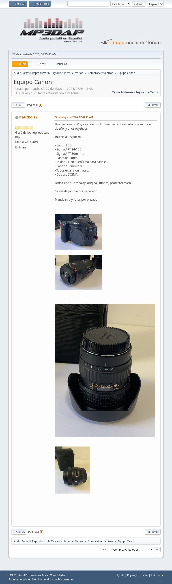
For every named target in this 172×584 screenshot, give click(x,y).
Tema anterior (122, 92)
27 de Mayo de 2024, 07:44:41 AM (73, 117)
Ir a (104, 549)
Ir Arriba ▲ (157, 575)
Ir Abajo (18, 105)
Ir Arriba (19, 531)
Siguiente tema (146, 92)
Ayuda (120, 575)
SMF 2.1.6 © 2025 (18, 575)
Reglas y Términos (137, 575)
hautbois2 (28, 117)
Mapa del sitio (57, 575)
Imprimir (153, 105)
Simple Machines (39, 575)
